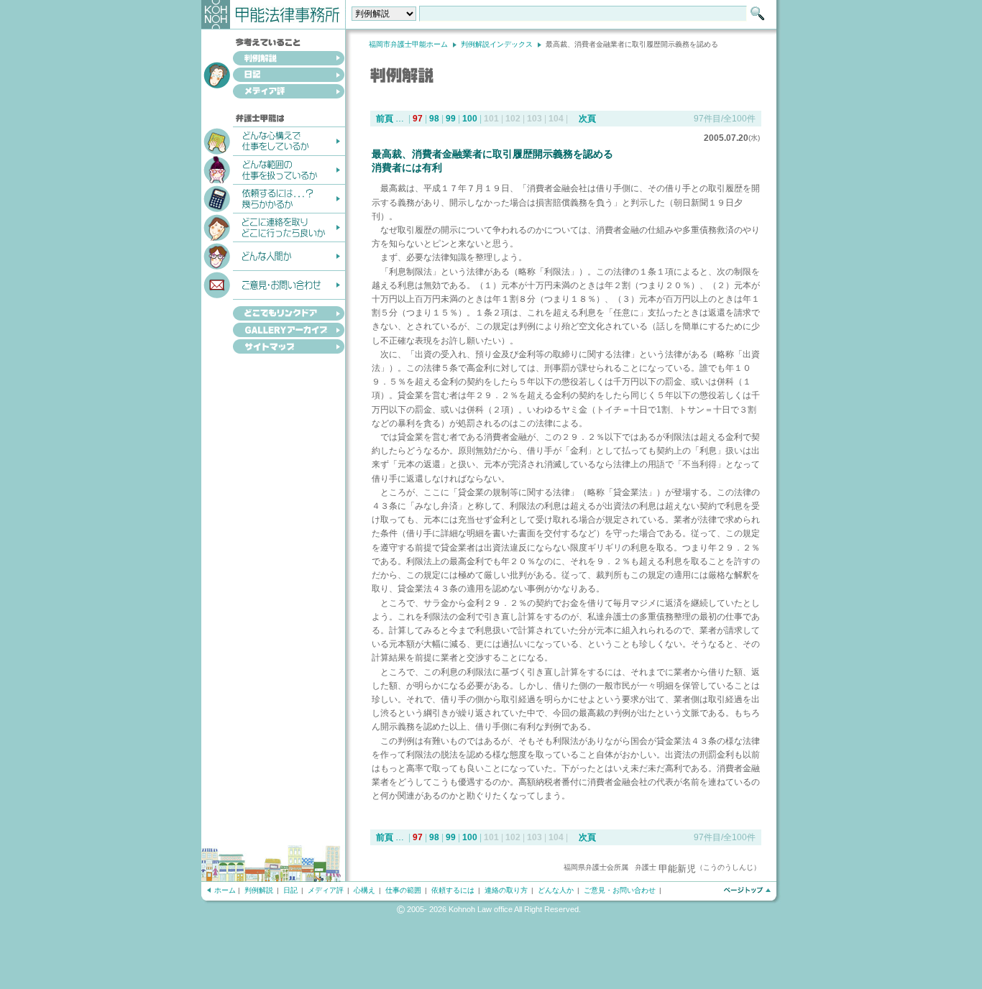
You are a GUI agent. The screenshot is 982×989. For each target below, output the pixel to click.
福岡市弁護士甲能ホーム (408, 44)
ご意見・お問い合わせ (273, 284)
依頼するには (452, 890)
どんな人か (556, 890)
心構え (364, 890)
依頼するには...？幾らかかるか (273, 197)
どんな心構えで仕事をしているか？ (273, 140)
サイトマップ (273, 347)
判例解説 (273, 59)
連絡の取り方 (506, 890)
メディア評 (273, 92)
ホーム (225, 890)
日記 (273, 76)
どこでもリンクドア (273, 310)
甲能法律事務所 (273, 14)
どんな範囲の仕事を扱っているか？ (273, 169)
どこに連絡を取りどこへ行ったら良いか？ (273, 226)
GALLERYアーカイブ (273, 331)
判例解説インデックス (497, 44)
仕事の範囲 (403, 890)
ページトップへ (746, 890)
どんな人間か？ (273, 255)
